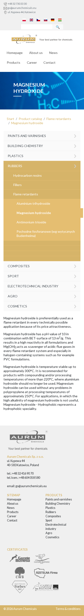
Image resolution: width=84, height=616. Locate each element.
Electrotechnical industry (42, 285)
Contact (49, 62)
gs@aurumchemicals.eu (21, 7)
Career (32, 62)
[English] (31, 19)
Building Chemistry (42, 145)
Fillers (17, 185)
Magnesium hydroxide (27, 123)
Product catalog (30, 119)
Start (10, 119)
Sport (42, 275)
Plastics (42, 155)
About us (36, 53)
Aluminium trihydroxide (33, 203)
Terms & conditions (68, 609)
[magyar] (60, 19)
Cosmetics (42, 305)
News (53, 53)
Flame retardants (58, 119)
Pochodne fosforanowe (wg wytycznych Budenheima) (46, 233)
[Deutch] (52, 19)
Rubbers (42, 165)
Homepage (15, 53)
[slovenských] (45, 19)
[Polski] (24, 19)
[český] (38, 19)
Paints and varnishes (42, 135)
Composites (42, 265)
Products (13, 62)
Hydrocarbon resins (27, 175)
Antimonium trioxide (31, 222)
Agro (42, 295)
